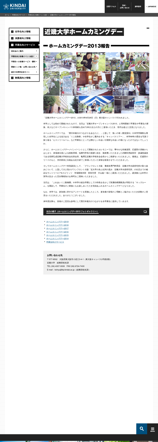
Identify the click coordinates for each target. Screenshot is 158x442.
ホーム (7, 15)
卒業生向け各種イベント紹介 (37, 15)
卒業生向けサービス (18, 15)
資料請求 (138, 6)
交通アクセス (111, 6)
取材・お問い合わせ (124, 6)
